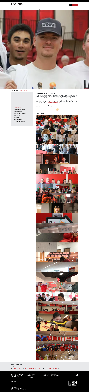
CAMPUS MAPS (46, 374)
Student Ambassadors (18, 111)
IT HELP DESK (45, 377)
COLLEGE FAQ (45, 375)
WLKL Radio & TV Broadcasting (19, 121)
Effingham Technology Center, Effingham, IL (38, 383)
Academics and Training (16, 9)
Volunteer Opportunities (18, 119)
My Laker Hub (75, 0)
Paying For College (36, 9)
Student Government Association (20, 113)
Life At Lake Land (67, 9)
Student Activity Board (18, 107)
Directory (13, 0)
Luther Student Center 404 (51, 368)
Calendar (22, 0)
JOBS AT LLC (53, 374)
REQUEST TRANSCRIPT (55, 375)
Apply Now (75, 4)
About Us (76, 9)
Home (12, 90)
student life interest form (45, 106)
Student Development (18, 99)
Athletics (28, 0)
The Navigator (16, 117)
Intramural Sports (17, 101)
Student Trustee (17, 115)
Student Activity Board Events (19, 109)
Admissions (27, 9)
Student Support (47, 9)
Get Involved (16, 90)
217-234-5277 (16, 368)
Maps (18, 0)
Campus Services (57, 9)
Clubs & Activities (17, 97)
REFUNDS (53, 377)
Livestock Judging (17, 103)
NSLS (15, 105)
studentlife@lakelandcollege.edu (54, 102)
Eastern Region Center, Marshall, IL (18, 383)
